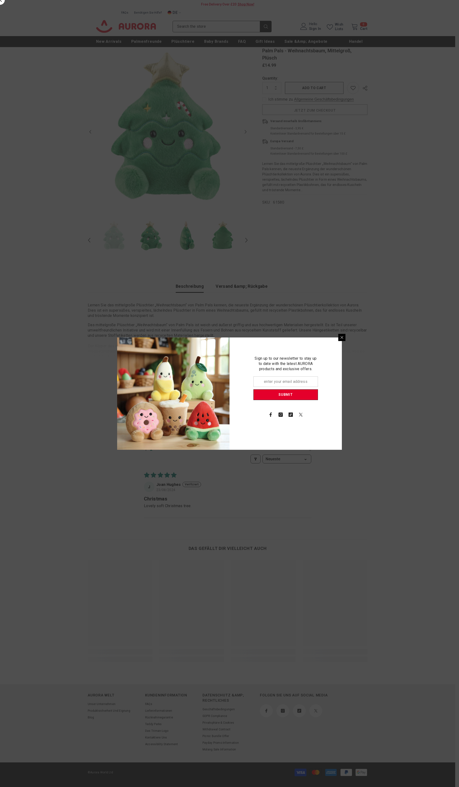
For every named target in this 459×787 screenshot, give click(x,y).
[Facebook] (271, 415)
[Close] (341, 337)
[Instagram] (281, 415)
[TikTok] (291, 415)
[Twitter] (301, 415)
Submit (286, 394)
